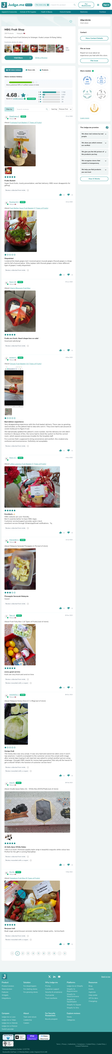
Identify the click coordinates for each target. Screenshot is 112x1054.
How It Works (94, 179)
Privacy (64, 1044)
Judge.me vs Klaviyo (9, 1026)
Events (91, 989)
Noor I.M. (13, 282)
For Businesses (86, 5)
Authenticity (72, 1044)
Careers (26, 1023)
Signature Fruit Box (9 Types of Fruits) (25, 878)
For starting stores (30, 989)
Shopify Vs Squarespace (72, 1000)
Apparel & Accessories (9, 12)
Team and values (29, 1017)
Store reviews (7, 989)
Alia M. (12, 783)
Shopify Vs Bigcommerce (72, 990)
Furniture (103, 12)
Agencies (92, 992)
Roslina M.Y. (14, 202)
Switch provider (8, 1029)
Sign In (106, 5)
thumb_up (60, 194)
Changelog (93, 1001)
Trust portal (49, 995)
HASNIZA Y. (14, 695)
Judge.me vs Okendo (10, 1023)
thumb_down (68, 194)
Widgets (5, 995)
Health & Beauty (46, 12)
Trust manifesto (51, 998)
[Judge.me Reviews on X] (49, 976)
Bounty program (51, 1019)
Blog (90, 986)
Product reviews (8, 986)
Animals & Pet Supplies (28, 12)
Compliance (81, 1044)
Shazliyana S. (14, 116)
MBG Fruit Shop (14, 29)
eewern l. (13, 357)
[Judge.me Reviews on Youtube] (59, 976)
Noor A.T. (13, 458)
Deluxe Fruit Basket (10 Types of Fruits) (25, 364)
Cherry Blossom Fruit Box (20, 288)
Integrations (6, 998)
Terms (58, 1044)
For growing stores (30, 992)
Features (5, 992)
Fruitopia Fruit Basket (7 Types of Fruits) (26, 122)
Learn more (84, 118)
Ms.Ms (12, 872)
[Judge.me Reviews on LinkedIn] (54, 976)
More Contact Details (94, 38)
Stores (69, 1017)
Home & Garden (65, 12)
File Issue (94, 60)
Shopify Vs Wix (73, 1008)
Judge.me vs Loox (8, 1017)
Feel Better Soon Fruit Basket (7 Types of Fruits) (29, 208)
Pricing (47, 986)
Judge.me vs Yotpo (9, 1020)
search (74, 5)
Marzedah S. (14, 540)
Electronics (84, 12)
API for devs (93, 998)
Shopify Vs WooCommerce (73, 995)
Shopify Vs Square (74, 1005)
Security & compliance (53, 992)
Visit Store (18, 58)
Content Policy (90, 1044)
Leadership (27, 1020)
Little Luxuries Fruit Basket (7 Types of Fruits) (28, 464)
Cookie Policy (101, 1044)
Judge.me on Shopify (75, 986)
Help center (93, 995)
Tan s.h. (12, 615)
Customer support (52, 989)
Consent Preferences (81, 1046)
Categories (71, 1020)
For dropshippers (29, 986)
